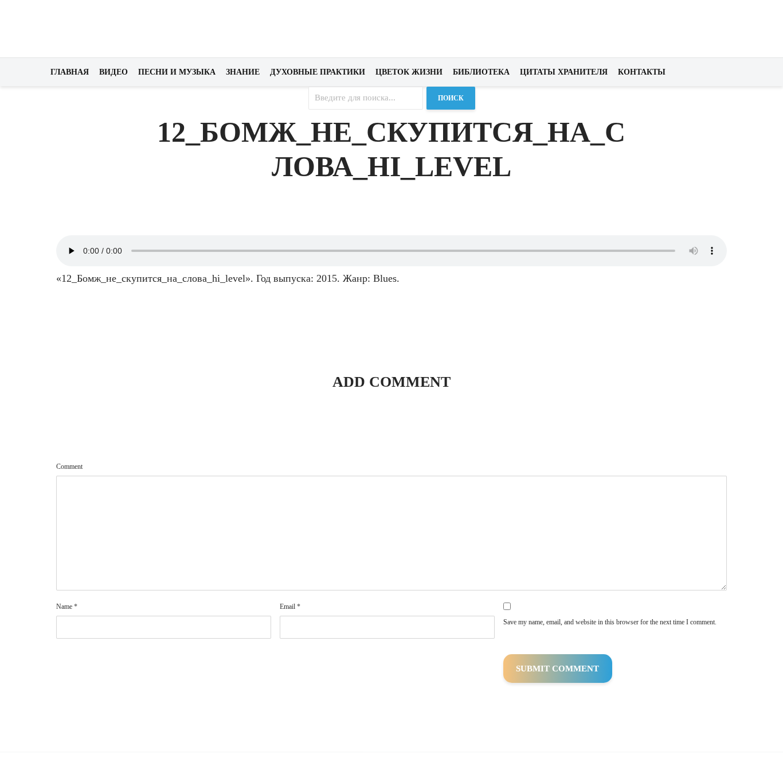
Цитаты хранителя (564, 72)
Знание (243, 72)
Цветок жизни (409, 72)
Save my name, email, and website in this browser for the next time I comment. (610, 622)
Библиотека (481, 72)
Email (290, 606)
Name (66, 606)
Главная (69, 72)
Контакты (641, 72)
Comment (69, 466)
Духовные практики (317, 72)
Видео (113, 72)
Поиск (451, 98)
